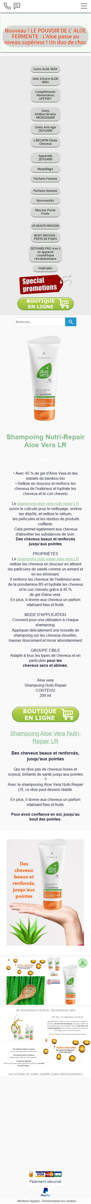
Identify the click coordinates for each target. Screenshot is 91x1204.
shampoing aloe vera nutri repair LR (48, 503)
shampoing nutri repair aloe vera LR (48, 559)
